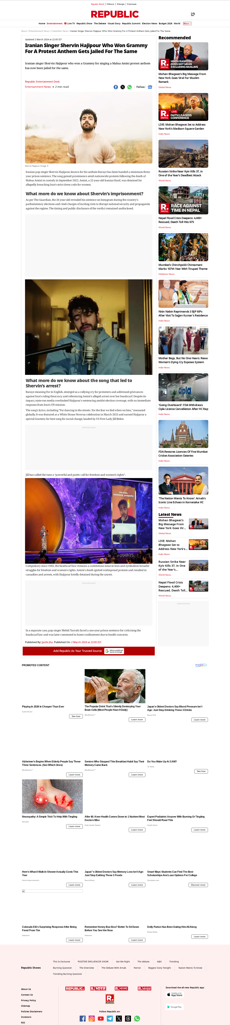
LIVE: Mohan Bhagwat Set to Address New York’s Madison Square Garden (182, 127)
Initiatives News (166, 274)
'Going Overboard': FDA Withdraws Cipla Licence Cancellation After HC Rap (183, 407)
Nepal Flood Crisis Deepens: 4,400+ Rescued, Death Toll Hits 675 (180, 220)
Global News (164, 87)
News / (24, 31)
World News (164, 181)
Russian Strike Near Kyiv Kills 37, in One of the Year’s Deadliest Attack (180, 173)
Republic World (97, 4)
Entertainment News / (40, 31)
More (186, 23)
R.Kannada (131, 4)
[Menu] (191, 14)
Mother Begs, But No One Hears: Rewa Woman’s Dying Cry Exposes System (183, 360)
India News (164, 134)
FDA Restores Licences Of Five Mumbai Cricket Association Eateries (182, 454)
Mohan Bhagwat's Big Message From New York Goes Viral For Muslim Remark (182, 78)
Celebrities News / (60, 31)
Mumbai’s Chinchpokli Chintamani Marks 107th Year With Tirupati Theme (182, 267)
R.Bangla (121, 4)
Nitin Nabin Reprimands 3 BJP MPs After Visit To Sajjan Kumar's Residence (183, 314)
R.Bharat (110, 4)
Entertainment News (38, 87)
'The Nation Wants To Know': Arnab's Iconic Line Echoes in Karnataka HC (182, 500)
